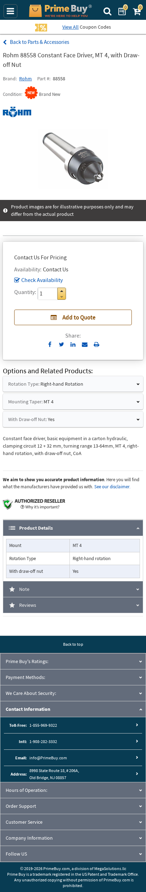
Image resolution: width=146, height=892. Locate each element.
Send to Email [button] (85, 345)
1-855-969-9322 (43, 725)
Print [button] (96, 344)
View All (70, 27)
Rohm (25, 78)
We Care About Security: (31, 693)
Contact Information (28, 709)
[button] (62, 291)
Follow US (16, 854)
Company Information (29, 838)
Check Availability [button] (42, 279)
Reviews (27, 605)
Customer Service (24, 822)
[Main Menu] (10, 11)
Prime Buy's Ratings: (27, 661)
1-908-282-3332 (43, 741)
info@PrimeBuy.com (48, 757)
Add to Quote (79, 317)
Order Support (21, 806)
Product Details (36, 528)
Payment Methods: (25, 677)
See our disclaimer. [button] (112, 487)
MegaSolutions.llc (110, 868)
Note (24, 589)
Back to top (73, 644)
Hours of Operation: (26, 790)
